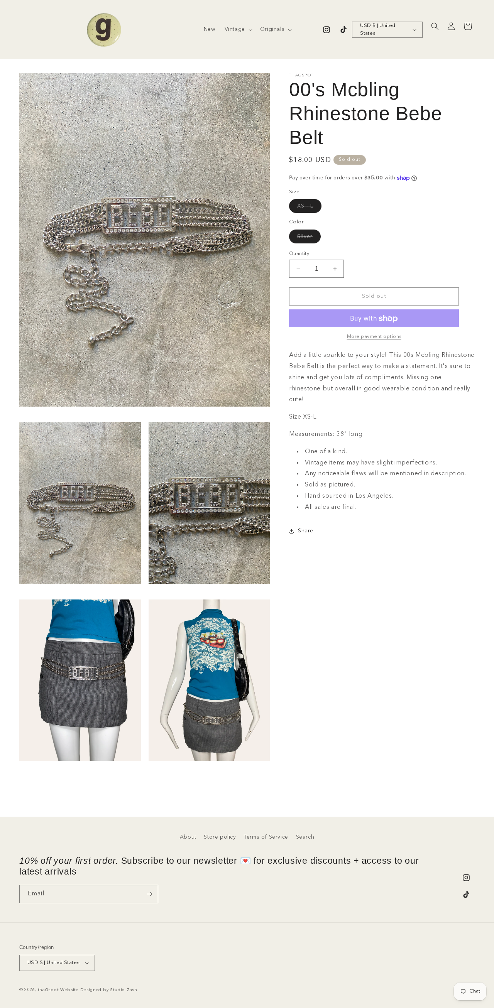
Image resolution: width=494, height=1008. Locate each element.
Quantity (299, 253)
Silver (309, 238)
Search (305, 837)
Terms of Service (266, 837)
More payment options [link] (374, 337)
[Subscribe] (149, 894)
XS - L (309, 208)
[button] (237, 29)
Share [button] (305, 531)
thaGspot (48, 990)
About (188, 837)
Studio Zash (123, 990)
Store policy (220, 837)
